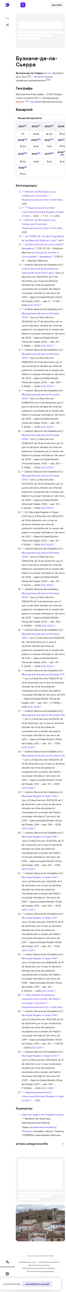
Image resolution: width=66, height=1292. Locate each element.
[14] (39, 139)
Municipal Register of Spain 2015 (39, 836)
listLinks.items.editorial (49, 1262)
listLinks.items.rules (27, 1262)
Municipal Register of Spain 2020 (39, 1055)
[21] (38, 153)
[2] (25, 167)
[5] (49, 79)
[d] (27, 101)
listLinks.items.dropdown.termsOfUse (39, 1268)
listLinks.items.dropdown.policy (40, 1271)
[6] (25, 125)
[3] (29, 76)
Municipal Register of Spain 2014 (39, 796)
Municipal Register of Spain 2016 (39, 877)
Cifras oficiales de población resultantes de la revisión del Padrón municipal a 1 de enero (41, 999)
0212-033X (34, 305)
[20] (25, 153)
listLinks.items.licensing (39, 1265)
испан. (48, 73)
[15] (52, 139)
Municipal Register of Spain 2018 (39, 958)
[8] (52, 125)
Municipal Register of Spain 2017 (39, 917)
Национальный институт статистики (42, 199)
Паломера (35, 101)
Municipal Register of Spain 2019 (39, 1015)
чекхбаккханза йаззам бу (43, 1127)
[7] (39, 125)
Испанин (39, 76)
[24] (62, 154)
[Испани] (18, 1131)
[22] (52, 153)
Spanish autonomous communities (43, 244)
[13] (25, 139)
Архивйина (28, 248)
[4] (47, 79)
